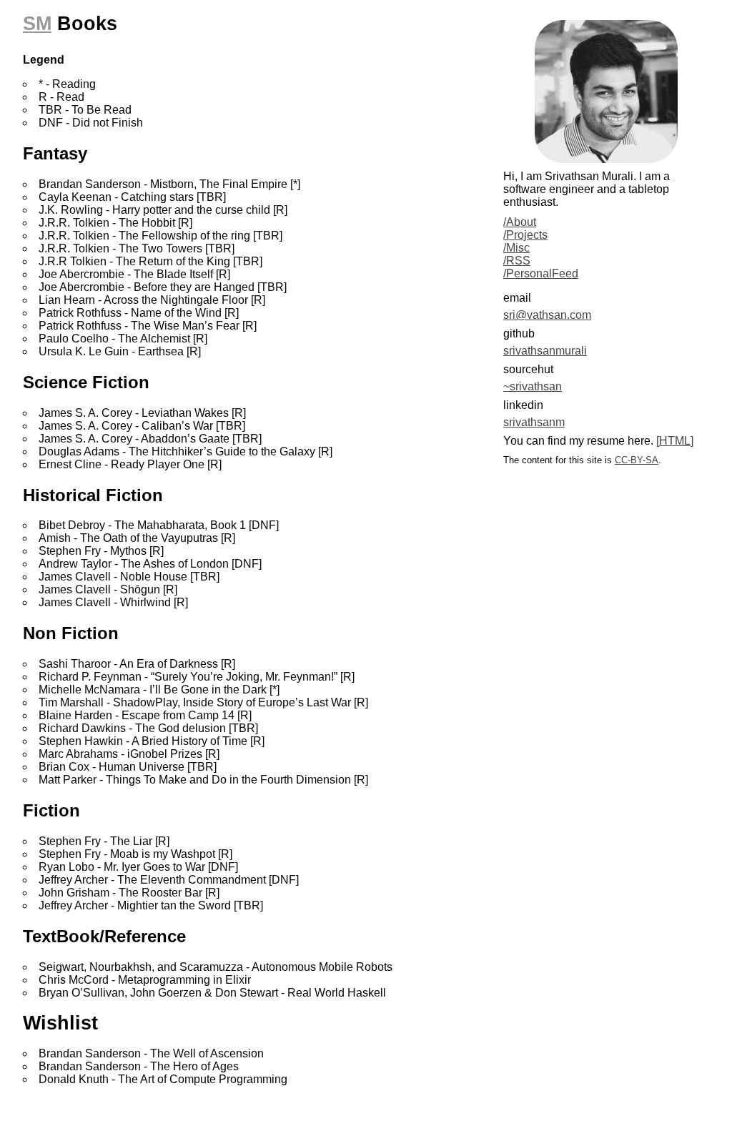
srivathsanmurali (545, 351)
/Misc (516, 248)
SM (37, 23)
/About (519, 222)
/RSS (516, 261)
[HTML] (674, 441)
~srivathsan (532, 386)
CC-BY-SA (636, 460)
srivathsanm (534, 422)
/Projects (525, 235)
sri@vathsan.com (547, 315)
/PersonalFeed (540, 273)
